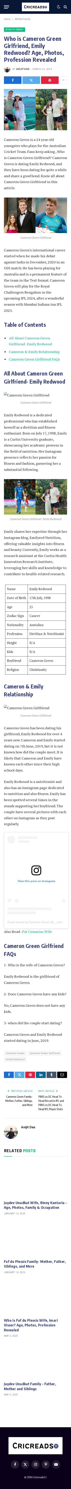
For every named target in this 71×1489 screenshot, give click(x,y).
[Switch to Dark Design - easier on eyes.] (58, 7)
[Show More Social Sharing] (63, 80)
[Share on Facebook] (12, 80)
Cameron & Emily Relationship (34, 351)
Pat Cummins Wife (37, 931)
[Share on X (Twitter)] (31, 80)
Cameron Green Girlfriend (44, 1053)
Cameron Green (15, 1053)
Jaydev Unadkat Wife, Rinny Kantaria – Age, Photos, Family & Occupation (35, 1205)
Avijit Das (22, 69)
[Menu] (6, 7)
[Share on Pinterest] (50, 80)
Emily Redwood (15, 1059)
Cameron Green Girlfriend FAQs (34, 359)
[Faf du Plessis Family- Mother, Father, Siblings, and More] (35, 1238)
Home (7, 19)
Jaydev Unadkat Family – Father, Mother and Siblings (30, 1386)
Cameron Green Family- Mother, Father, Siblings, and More (19, 1101)
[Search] (65, 7)
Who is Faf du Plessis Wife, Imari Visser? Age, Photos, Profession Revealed (31, 1325)
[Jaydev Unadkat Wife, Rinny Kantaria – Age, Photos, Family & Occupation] (35, 1179)
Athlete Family (22, 19)
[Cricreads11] (35, 7)
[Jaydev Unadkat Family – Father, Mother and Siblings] (35, 1360)
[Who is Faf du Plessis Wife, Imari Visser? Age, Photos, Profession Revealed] (35, 1297)
